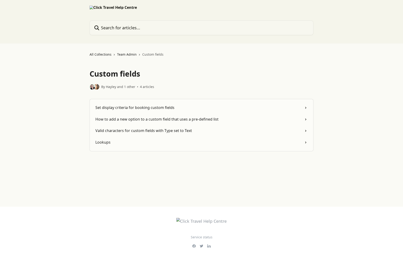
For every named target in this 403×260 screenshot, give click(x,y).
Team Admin (127, 54)
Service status (201, 237)
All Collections (100, 54)
